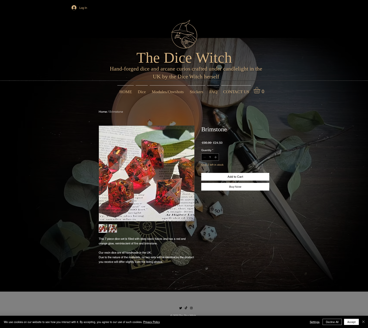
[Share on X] (203, 201)
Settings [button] (315, 322)
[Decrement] (204, 157)
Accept (351, 322)
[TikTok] (186, 308)
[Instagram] (191, 308)
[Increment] (216, 157)
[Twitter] (180, 308)
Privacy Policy (151, 322)
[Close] (363, 322)
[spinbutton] (210, 157)
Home (103, 111)
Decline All (332, 322)
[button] (261, 90)
